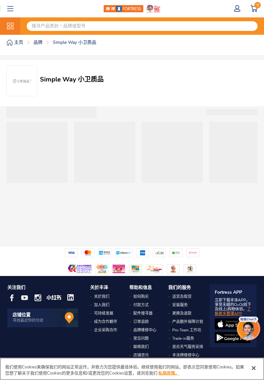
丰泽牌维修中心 (185, 355)
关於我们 (101, 296)
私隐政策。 (168, 373)
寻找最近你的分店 (28, 320)
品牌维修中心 (144, 330)
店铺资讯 (141, 355)
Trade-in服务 (183, 338)
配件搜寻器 (143, 313)
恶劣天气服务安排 (187, 346)
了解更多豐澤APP (233, 311)
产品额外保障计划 (187, 321)
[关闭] (254, 368)
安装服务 (180, 305)
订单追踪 (141, 321)
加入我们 (101, 305)
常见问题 (141, 338)
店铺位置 (22, 315)
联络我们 (141, 346)
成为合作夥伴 (105, 321)
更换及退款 (182, 313)
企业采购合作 (105, 330)
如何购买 (141, 296)
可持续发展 (103, 313)
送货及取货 (182, 296)
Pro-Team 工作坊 (186, 330)
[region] (132, 369)
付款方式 (141, 305)
